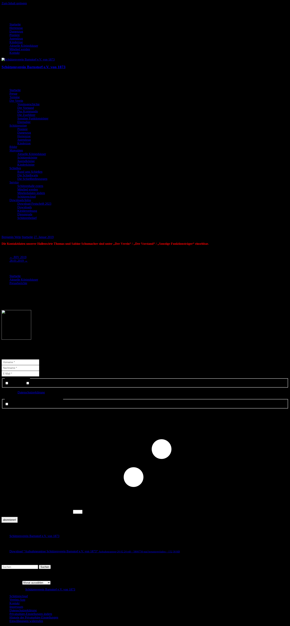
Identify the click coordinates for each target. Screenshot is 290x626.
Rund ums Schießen (29, 171)
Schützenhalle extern (30, 186)
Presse (13, 93)
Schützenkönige (27, 157)
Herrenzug (16, 28)
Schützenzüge (18, 125)
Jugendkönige (26, 161)
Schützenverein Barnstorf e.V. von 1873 (33, 67)
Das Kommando (27, 111)
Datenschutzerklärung (31, 392)
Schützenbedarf (27, 218)
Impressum (16, 606)
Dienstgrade (24, 214)
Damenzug (16, 31)
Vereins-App (17, 599)
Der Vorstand (25, 107)
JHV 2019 (17, 257)
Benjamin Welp (11, 237)
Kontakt (14, 52)
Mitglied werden (19, 49)
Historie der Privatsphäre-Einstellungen (33, 617)
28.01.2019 (18, 260)
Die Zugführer (26, 115)
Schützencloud (26, 196)
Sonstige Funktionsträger (32, 118)
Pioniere (14, 35)
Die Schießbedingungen (32, 178)
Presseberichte (18, 283)
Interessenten (17, 383)
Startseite (15, 24)
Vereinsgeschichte (28, 104)
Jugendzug (16, 38)
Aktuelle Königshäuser (23, 45)
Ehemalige (24, 122)
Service (14, 182)
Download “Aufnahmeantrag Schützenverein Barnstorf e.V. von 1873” (94, 551)
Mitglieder (36, 383)
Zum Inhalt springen (14, 3)
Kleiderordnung (27, 210)
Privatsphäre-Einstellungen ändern (30, 614)
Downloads (24, 207)
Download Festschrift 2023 (34, 203)
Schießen (15, 168)
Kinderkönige (26, 164)
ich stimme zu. (18, 404)
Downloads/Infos (20, 200)
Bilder (13, 147)
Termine (14, 97)
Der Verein (16, 100)
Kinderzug (16, 42)
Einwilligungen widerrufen (26, 621)
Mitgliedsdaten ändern (31, 193)
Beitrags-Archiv (12, 582)
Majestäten (16, 150)
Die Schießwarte (27, 175)
